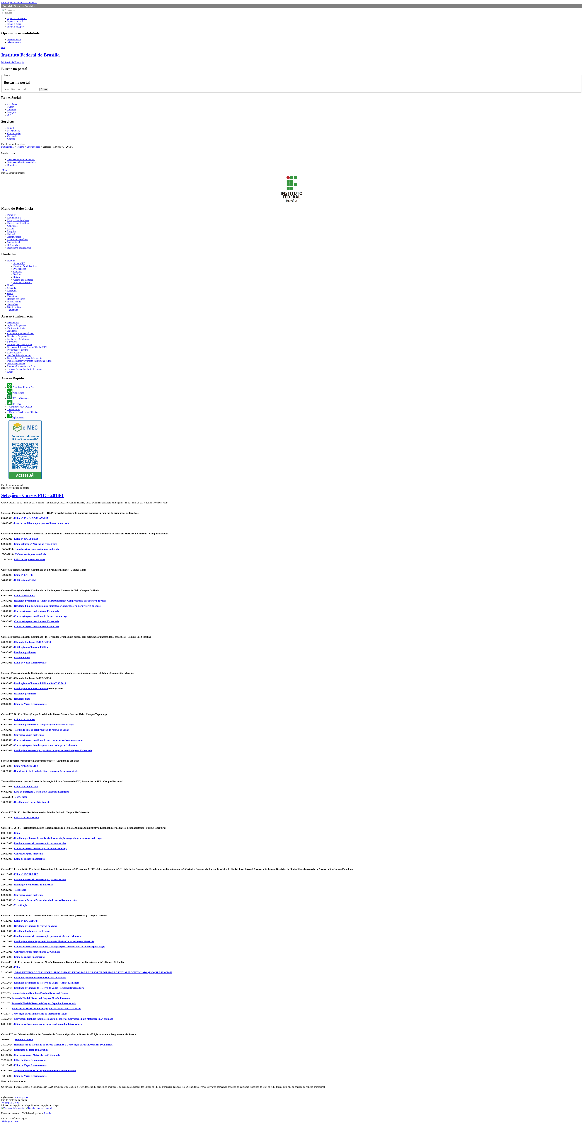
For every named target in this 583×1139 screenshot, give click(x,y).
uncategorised (33, 146)
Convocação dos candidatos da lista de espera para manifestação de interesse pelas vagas (59, 946)
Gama (10, 293)
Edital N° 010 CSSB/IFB (26, 817)
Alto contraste (14, 42)
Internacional (13, 242)
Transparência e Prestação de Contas (24, 369)
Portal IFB (12, 215)
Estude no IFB (14, 217)
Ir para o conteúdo (17, 18)
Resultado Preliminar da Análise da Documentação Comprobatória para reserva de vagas (60, 600)
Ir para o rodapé (15, 26)
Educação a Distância (17, 239)
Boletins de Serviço (22, 282)
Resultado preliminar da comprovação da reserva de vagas (44, 724)
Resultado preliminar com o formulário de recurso (40, 977)
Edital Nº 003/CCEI (24, 595)
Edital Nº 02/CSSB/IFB (26, 766)
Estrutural (12, 290)
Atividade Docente (16, 363)
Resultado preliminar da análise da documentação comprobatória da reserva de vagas (58, 838)
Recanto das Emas (16, 299)
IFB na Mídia (13, 245)
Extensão (11, 234)
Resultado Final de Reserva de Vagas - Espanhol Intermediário (44, 1003)
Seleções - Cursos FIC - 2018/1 (32, 495)
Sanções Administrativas (19, 355)
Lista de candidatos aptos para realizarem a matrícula (41, 523)
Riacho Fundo (14, 301)
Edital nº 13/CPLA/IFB (26, 874)
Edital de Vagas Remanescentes (30, 662)
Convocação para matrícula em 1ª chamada (36, 611)
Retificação (20, 889)
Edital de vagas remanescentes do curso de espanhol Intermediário (48, 1024)
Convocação (21, 797)
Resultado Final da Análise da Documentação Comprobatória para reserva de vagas (57, 606)
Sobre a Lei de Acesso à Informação (24, 358)
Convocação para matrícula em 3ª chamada (36, 626)
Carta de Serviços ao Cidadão (23, 412)
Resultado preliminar (25, 652)
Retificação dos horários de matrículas (33, 884)
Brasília (11, 285)
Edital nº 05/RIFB (23, 575)
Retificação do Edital (25, 580)
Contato (11, 139)
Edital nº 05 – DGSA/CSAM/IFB (31, 518)
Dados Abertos (14, 352)
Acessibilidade (14, 39)
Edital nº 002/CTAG (24, 719)
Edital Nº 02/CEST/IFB (26, 786)
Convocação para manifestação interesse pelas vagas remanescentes (48, 740)
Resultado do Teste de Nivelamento (32, 802)
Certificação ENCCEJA (20, 406)
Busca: (7, 89)
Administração (14, 236)
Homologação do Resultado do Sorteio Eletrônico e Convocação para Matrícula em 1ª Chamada (63, 1044)
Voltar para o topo (10, 1102)
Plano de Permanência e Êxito (21, 366)
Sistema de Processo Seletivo (21, 159)
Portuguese (7, 13)
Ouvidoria (12, 136)
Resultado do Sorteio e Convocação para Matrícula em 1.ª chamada (46, 1008)
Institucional (13, 322)
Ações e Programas (16, 325)
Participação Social (16, 328)
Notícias (17, 274)
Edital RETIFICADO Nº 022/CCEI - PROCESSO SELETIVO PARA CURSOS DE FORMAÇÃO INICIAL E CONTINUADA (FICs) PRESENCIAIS (93, 972)
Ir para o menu (15, 21)
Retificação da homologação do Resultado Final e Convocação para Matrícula (54, 941)
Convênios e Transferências (20, 333)
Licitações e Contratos (18, 339)
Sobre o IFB (19, 263)
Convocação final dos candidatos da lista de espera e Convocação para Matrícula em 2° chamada (63, 1019)
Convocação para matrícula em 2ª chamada (36, 621)
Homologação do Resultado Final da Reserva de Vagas (40, 993)
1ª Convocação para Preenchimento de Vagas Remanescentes (46, 900)
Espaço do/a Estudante (18, 220)
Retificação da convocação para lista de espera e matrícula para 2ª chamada (53, 750)
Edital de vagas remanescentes (29, 559)
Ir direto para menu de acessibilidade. (19, 2)
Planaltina (12, 296)
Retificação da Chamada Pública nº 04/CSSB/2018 (40, 683)
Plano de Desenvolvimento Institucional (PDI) (29, 361)
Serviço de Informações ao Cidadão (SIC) (27, 347)
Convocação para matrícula (28, 853)
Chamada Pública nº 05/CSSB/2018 (32, 642)
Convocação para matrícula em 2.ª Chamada (37, 951)
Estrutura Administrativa (25, 266)
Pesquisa (11, 231)
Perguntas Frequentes (17, 350)
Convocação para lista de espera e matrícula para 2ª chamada (45, 745)
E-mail (10, 128)
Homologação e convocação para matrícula (37, 549)
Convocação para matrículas (29, 735)
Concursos (12, 226)
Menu (4, 170)
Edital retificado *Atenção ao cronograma (35, 544)
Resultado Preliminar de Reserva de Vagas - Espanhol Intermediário (49, 988)
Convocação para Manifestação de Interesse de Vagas (39, 1013)
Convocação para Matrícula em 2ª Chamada (37, 1055)
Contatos (17, 271)
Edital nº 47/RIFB (24, 1039)
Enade (10, 371)
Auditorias (12, 330)
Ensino (10, 228)
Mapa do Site (13, 130)
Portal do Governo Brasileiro (19, 6)
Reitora (16, 277)
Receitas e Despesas (17, 336)
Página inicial (7, 146)
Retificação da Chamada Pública (31, 647)
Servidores (12, 341)
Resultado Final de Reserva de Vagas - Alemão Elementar (41, 998)
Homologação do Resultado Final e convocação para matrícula (46, 771)
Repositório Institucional (19, 247)
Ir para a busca (15, 24)
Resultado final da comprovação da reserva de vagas (42, 729)
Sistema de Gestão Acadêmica (21, 162)
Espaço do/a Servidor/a (18, 223)
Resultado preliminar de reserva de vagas (35, 926)
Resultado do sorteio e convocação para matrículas (40, 843)
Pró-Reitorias (19, 269)
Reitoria (20, 146)
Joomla (47, 1113)
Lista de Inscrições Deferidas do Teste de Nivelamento (42, 791)
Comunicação (13, 133)
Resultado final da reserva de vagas (32, 931)
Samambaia (12, 304)
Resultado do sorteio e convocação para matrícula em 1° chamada (48, 936)
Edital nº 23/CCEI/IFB (26, 920)
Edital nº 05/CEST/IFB (26, 538)
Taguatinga (12, 310)
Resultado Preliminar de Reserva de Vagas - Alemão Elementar (46, 982)
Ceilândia (11, 288)
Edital (17, 833)
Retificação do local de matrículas (31, 1050)
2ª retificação (20, 905)
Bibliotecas (12, 165)
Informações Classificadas (19, 344)
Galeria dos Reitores (23, 279)
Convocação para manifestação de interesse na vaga (40, 616)
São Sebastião (14, 307)
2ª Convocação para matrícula (30, 554)
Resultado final (22, 657)
